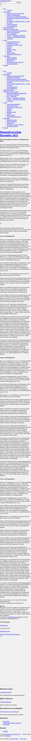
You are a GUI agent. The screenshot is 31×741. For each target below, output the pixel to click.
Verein (5, 40)
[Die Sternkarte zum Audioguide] (9, 711)
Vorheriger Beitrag (5, 634)
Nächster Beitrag (15, 634)
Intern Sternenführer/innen (14, 54)
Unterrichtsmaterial (12, 24)
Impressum (6, 721)
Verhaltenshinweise (8, 27)
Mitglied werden (11, 49)
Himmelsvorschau (12, 57)
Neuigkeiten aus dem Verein (14, 45)
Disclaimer (6, 724)
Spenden (9, 51)
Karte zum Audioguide (13, 32)
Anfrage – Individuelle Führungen (16, 37)
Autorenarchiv (4, 625)
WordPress (8, 736)
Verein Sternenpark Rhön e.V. (12, 734)
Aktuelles (9, 10)
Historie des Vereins (12, 43)
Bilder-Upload (11, 53)
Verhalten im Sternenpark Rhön (15, 13)
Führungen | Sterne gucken (10, 29)
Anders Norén (14, 739)
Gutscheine (10, 38)
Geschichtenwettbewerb (13, 42)
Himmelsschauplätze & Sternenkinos (17, 31)
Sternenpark (6, 12)
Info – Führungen (11, 34)
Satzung (9, 48)
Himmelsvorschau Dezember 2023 (10, 133)
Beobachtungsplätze (12, 64)
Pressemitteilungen (12, 26)
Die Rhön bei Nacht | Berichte (15, 62)
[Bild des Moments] (5, 702)
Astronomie (6, 56)
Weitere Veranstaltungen (13, 15)
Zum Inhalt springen (5, 0)
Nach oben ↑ (23, 739)
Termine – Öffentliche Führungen (16, 35)
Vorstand (9, 46)
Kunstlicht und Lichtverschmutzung (16, 16)
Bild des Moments (12, 59)
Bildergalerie (10, 60)
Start (4, 9)
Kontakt (5, 65)
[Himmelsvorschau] (5, 692)
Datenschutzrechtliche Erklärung (12, 723)
